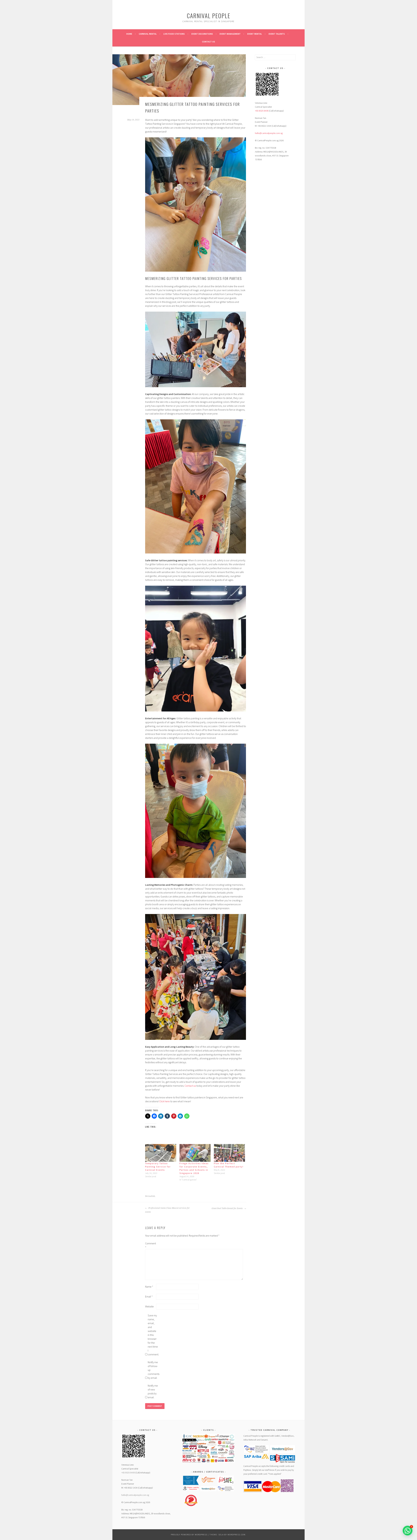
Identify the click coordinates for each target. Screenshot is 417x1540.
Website (149, 1306)
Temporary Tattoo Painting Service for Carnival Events (158, 1166)
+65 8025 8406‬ (261, 110)
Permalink (150, 1196)
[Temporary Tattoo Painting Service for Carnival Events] (160, 1153)
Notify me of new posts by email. (153, 1391)
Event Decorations (202, 33)
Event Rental (254, 33)
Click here (164, 1101)
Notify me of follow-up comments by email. (153, 1370)
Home (129, 33)
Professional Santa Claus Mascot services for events (167, 1210)
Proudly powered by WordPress (189, 1534)
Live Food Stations (174, 33)
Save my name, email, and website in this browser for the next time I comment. (153, 1335)
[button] (191, 1481)
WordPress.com (236, 1534)
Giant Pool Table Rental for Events (227, 1208)
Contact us (208, 41)
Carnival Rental (148, 33)
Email (149, 1296)
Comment (150, 1245)
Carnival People (208, 15)
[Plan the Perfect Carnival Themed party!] (229, 1153)
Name (149, 1286)
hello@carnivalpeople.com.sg (269, 133)
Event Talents (277, 33)
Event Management (230, 33)
